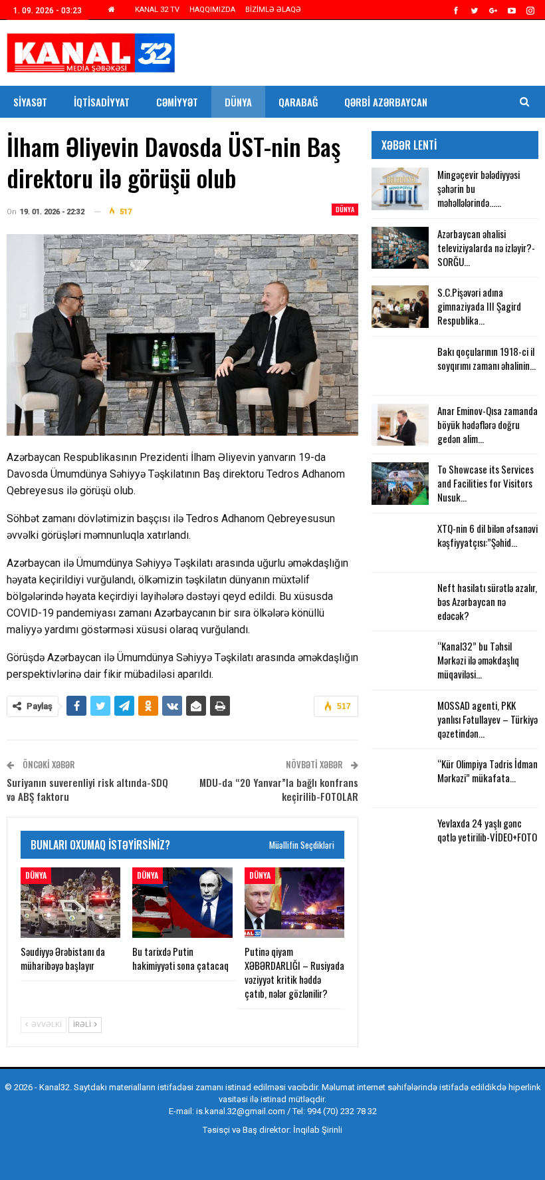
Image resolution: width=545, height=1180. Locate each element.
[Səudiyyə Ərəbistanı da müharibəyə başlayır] (70, 902)
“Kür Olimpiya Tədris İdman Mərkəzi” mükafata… (487, 770)
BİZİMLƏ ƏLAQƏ (273, 9)
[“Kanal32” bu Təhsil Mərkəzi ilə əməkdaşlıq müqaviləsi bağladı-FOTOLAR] (400, 660)
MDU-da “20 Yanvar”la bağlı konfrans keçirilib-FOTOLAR (278, 789)
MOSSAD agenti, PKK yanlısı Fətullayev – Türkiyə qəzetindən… (487, 719)
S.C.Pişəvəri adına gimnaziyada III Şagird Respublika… (479, 306)
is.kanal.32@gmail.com (240, 1111)
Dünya (238, 101)
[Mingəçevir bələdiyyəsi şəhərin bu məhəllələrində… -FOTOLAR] (400, 189)
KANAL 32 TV (157, 9)
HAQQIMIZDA (212, 9)
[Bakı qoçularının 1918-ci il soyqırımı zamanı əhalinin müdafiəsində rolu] (400, 366)
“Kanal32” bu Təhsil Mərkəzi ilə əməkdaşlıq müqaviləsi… (478, 660)
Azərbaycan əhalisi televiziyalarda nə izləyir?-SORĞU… (486, 247)
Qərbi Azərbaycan (385, 101)
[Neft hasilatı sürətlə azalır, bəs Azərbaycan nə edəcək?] (400, 602)
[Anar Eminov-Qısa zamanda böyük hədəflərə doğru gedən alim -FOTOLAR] (400, 425)
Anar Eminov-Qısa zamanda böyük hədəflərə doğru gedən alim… (487, 424)
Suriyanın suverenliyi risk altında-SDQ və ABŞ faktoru (87, 789)
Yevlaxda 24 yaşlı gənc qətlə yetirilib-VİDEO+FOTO (487, 829)
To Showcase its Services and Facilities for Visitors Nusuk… (485, 483)
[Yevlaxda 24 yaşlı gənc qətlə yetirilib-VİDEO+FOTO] (400, 837)
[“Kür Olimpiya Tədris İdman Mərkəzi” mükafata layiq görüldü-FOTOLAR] (400, 778)
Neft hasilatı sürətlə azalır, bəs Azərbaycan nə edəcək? (487, 601)
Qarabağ (298, 101)
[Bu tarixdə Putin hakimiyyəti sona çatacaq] (182, 902)
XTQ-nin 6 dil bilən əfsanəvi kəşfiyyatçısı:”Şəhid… (487, 535)
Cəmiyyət (177, 101)
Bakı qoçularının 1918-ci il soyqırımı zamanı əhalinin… (486, 358)
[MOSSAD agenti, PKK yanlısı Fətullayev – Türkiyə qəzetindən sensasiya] (400, 719)
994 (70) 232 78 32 (342, 1111)
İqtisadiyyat (102, 101)
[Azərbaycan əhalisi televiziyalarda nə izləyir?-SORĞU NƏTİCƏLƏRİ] (400, 248)
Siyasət (30, 101)
